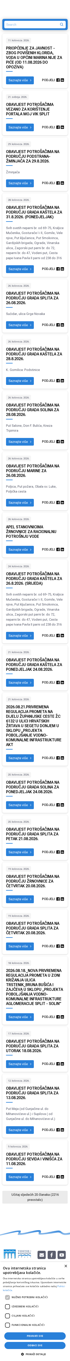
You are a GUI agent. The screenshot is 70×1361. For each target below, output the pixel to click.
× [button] (65, 1266)
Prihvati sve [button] (35, 1336)
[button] (35, 1354)
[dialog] (35, 1311)
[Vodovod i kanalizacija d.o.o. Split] (17, 1252)
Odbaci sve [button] (35, 1345)
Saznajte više (19, 80)
